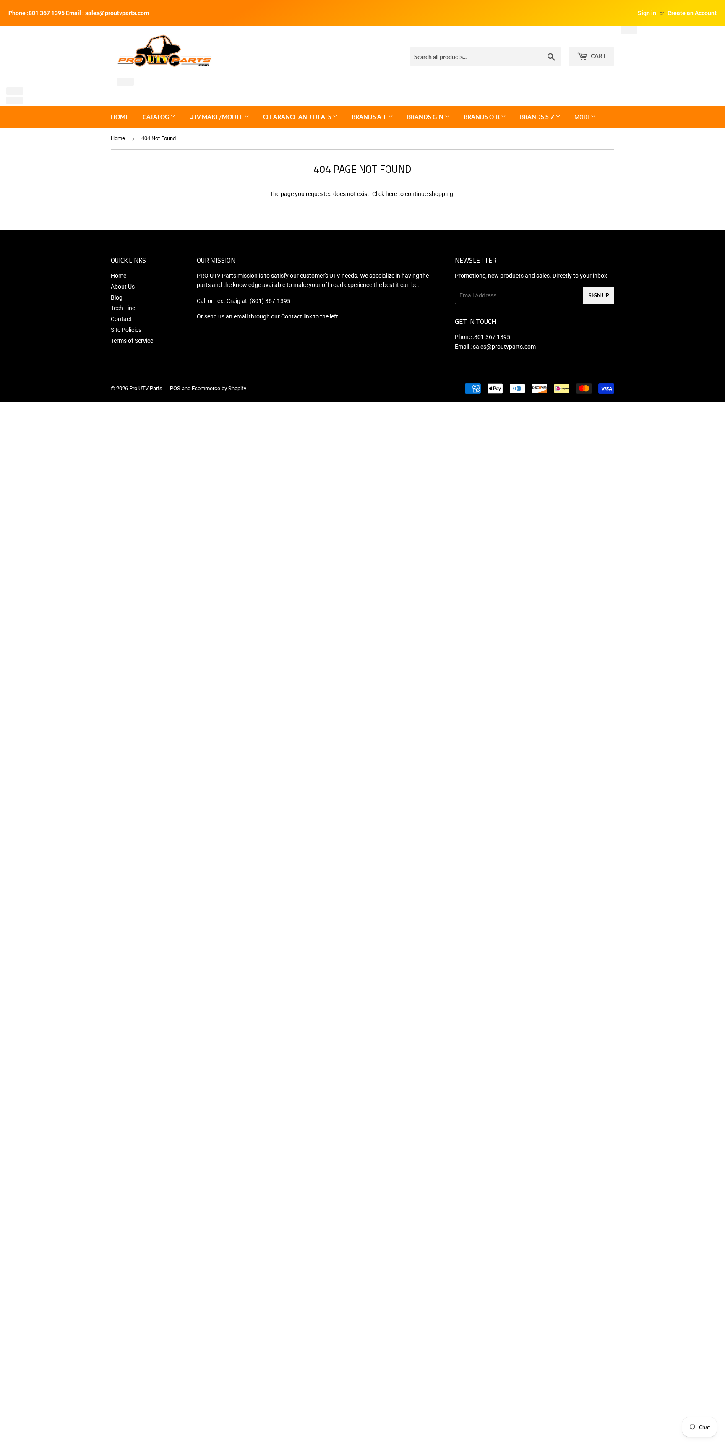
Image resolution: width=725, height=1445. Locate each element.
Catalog (156, 116)
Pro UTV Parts (145, 388)
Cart (597, 56)
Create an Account (692, 13)
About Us (123, 286)
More (582, 117)
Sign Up (599, 295)
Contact (121, 319)
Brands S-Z (537, 116)
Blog (117, 297)
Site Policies (126, 329)
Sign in (647, 13)
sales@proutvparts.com (504, 346)
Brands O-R (482, 116)
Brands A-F (370, 116)
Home (120, 116)
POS (175, 388)
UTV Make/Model (216, 116)
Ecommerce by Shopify (219, 388)
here (391, 193)
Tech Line (123, 308)
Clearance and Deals (298, 116)
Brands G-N (426, 116)
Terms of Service (132, 340)
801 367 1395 (492, 337)
